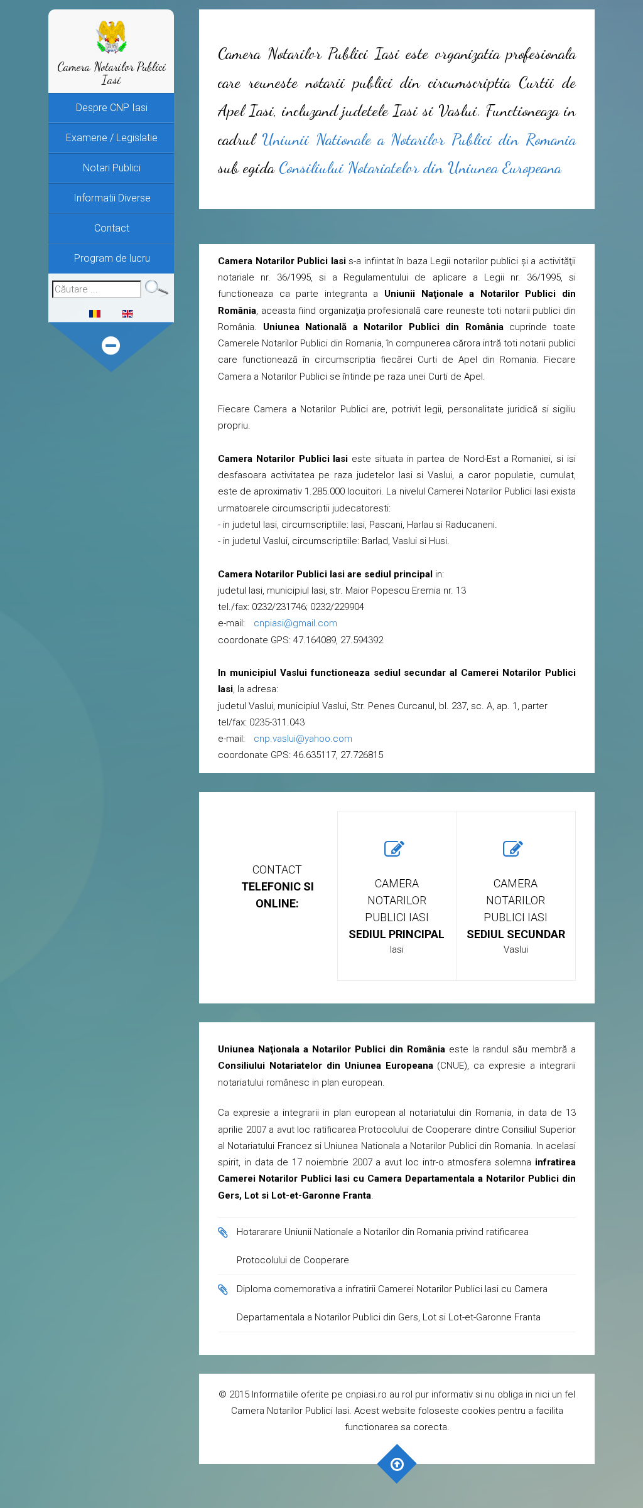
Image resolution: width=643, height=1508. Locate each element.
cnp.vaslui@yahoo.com (303, 738)
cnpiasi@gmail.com (295, 623)
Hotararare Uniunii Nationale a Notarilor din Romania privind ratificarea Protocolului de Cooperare (383, 1246)
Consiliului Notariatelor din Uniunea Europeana (420, 167)
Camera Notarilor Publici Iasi (111, 73)
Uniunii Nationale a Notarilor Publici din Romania (419, 139)
